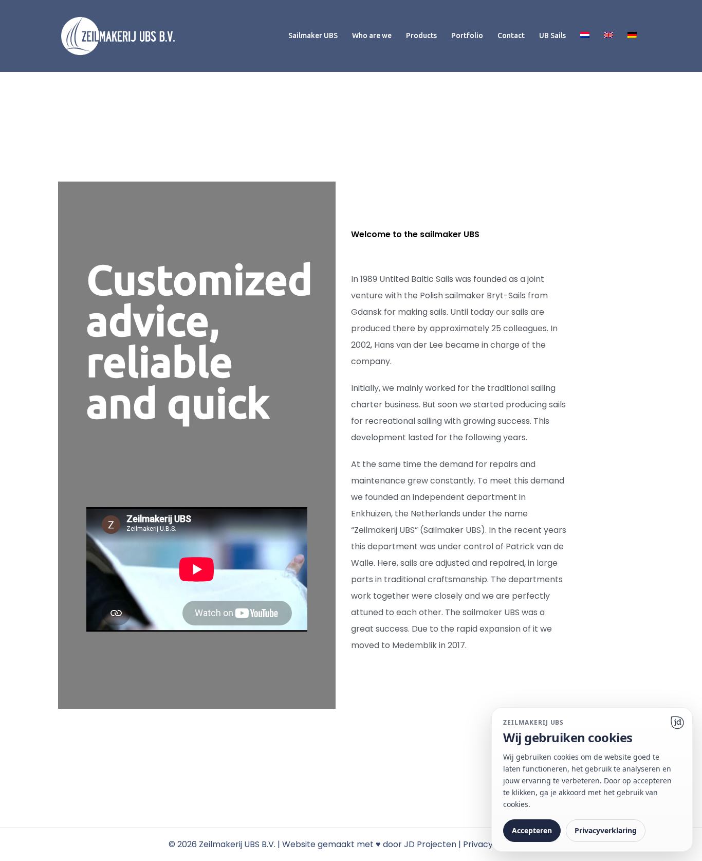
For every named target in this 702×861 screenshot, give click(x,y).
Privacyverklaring (606, 830)
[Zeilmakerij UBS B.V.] (118, 35)
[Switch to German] (632, 35)
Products (421, 35)
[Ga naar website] (677, 722)
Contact (511, 35)
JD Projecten (430, 844)
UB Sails (552, 35)
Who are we (372, 35)
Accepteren (532, 830)
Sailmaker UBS (313, 35)
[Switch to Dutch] (584, 35)
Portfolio (467, 35)
